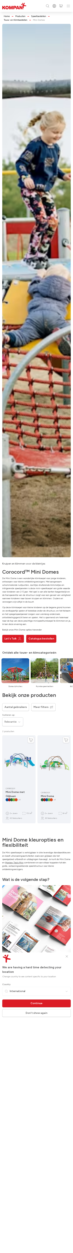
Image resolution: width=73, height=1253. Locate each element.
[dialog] (36, 626)
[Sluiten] (67, 956)
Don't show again (36, 1013)
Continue (36, 1003)
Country (6, 984)
